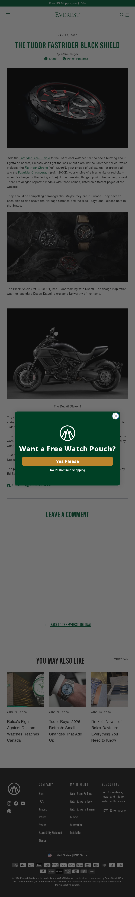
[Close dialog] (116, 416)
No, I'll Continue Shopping (67, 470)
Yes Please (67, 461)
